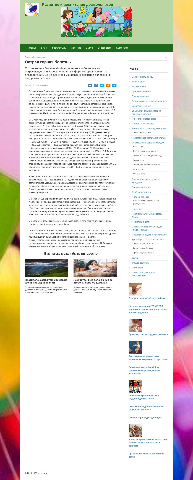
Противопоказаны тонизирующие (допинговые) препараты (46, 281)
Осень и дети (139, 174)
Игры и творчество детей (144, 119)
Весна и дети (139, 146)
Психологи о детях (141, 222)
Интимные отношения (143, 124)
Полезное (76, 48)
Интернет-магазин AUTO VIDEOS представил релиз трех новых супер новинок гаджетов (148, 309)
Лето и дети (138, 169)
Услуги (89, 48)
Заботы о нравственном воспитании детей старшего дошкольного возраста (148, 442)
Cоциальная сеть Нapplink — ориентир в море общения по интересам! (144, 370)
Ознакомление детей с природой (148, 143)
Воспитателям (59, 48)
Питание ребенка (140, 197)
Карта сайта (122, 48)
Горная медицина (40, 85)
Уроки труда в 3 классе (143, 248)
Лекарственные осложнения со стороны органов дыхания (93, 281)
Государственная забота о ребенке (147, 298)
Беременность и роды (142, 77)
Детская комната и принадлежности (149, 101)
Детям (44, 48)
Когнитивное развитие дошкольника (149, 128)
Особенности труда (141, 192)
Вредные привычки (141, 91)
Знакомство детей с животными (146, 165)
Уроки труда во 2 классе (143, 252)
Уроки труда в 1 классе (143, 243)
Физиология (138, 268)
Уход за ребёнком (140, 263)
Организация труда (141, 187)
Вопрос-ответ (104, 48)
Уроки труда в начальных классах (148, 239)
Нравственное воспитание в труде (149, 138)
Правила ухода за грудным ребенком (148, 334)
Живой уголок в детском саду (145, 151)
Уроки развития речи (142, 132)
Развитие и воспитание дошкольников (77, 4)
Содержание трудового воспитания (149, 235)
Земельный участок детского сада (148, 155)
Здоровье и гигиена (141, 106)
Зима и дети (138, 160)
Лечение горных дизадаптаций (145, 417)
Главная (32, 48)
